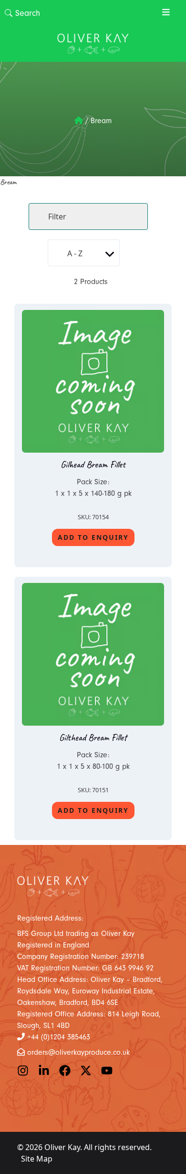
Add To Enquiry (93, 537)
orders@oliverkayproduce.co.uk (78, 1052)
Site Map (36, 1158)
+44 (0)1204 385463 (58, 1037)
